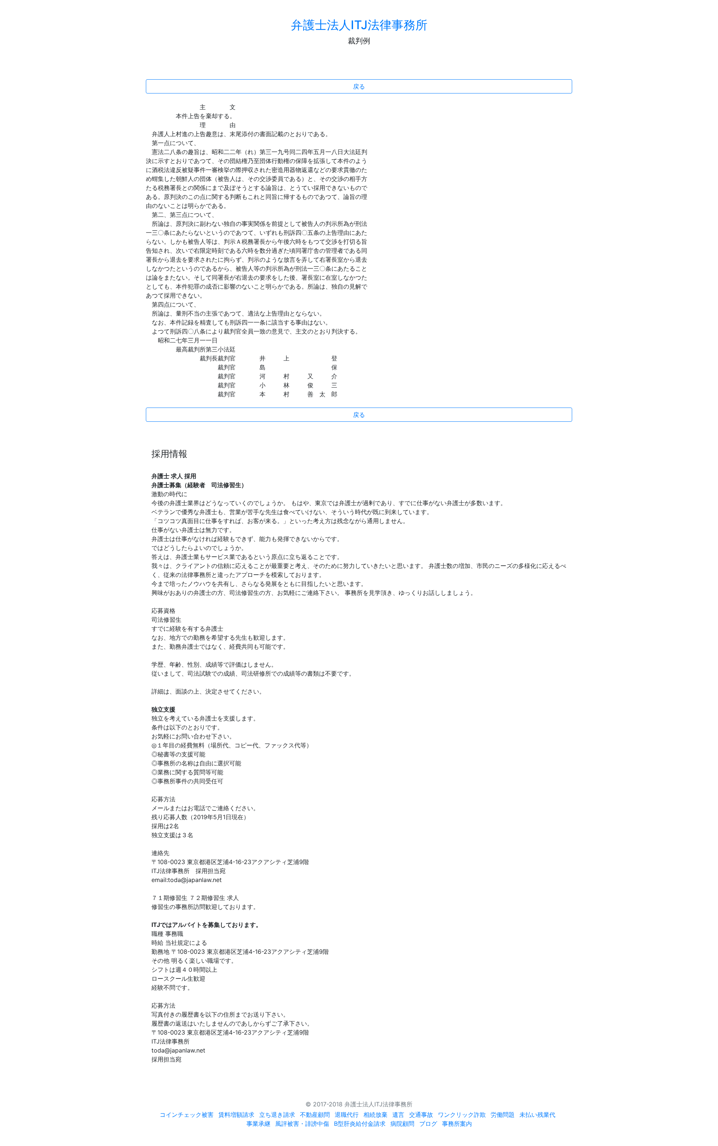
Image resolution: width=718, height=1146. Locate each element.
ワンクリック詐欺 (462, 1114)
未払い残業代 (537, 1114)
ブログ (428, 1123)
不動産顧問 (315, 1114)
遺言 (398, 1114)
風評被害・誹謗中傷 (302, 1123)
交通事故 (421, 1114)
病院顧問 (402, 1123)
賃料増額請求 (236, 1114)
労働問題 (503, 1114)
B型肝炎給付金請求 (360, 1123)
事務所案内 (457, 1123)
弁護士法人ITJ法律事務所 (359, 25)
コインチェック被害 (187, 1114)
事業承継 (258, 1123)
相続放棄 (375, 1114)
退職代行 (347, 1114)
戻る (359, 86)
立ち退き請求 (277, 1114)
